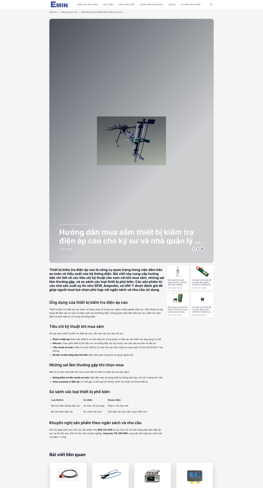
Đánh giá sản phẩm (88, 4)
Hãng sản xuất (126, 4)
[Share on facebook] (193, 249)
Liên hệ (171, 4)
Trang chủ (53, 12)
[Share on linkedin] (202, 249)
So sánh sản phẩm (190, 4)
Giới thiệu (108, 4)
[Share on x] (197, 249)
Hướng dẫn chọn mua (151, 4)
